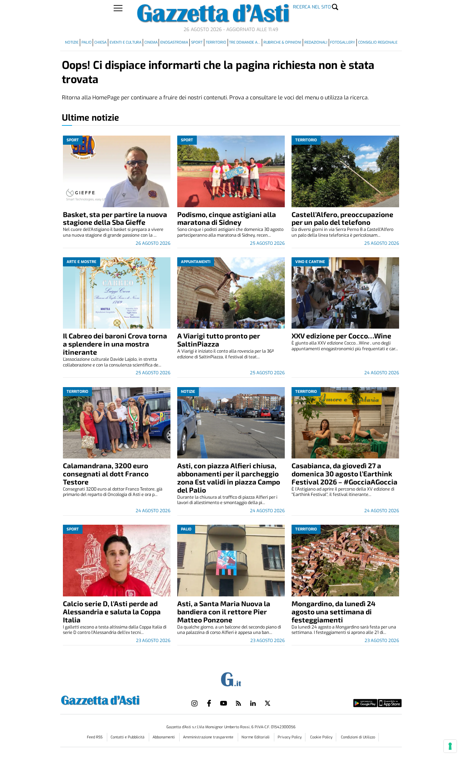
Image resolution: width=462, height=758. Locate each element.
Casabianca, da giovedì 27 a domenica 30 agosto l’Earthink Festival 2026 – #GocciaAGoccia (344, 473)
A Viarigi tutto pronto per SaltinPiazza (218, 339)
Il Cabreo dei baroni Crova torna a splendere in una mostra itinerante (115, 343)
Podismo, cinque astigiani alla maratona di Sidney (226, 218)
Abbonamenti (164, 737)
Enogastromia (174, 42)
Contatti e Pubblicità (128, 737)
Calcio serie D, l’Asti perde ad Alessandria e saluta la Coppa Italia (112, 611)
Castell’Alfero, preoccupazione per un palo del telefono (342, 218)
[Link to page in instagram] (194, 703)
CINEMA (151, 42)
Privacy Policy (290, 737)
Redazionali (315, 42)
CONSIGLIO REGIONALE (377, 42)
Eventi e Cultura (125, 42)
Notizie (71, 42)
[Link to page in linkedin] (253, 703)
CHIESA (100, 42)
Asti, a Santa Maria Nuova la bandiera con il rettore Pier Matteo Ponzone (223, 611)
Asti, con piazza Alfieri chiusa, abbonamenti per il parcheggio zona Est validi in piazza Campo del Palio (228, 477)
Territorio (216, 42)
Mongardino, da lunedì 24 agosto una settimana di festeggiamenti (333, 611)
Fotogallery (342, 42)
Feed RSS (95, 737)
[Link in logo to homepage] (117, 699)
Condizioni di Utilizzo (358, 737)
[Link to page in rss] (238, 703)
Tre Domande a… (244, 42)
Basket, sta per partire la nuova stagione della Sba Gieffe (115, 218)
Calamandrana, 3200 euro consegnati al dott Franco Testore (105, 473)
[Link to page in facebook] (209, 703)
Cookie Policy (321, 737)
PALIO (87, 42)
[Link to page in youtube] (223, 703)
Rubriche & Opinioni (282, 42)
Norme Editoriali (256, 737)
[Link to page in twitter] (267, 703)
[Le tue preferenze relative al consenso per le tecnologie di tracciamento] (450, 746)
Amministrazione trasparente (208, 737)
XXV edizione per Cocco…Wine (341, 335)
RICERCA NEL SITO (312, 7)
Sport (197, 42)
